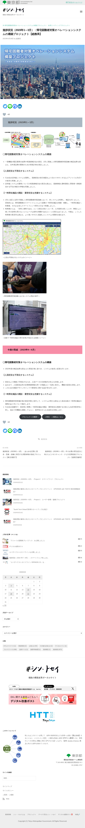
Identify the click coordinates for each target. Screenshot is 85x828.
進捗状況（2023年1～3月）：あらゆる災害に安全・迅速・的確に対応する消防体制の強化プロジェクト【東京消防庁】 (22, 454)
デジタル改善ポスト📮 (65, 814)
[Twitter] (5, 106)
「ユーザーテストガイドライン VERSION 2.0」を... (27, 562)
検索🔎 (77, 814)
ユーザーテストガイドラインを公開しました (24, 552)
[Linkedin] (19, 106)
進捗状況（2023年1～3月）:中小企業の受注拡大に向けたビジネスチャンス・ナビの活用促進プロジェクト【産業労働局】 (63, 454)
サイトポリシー (8, 790)
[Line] (10, 106)
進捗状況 (44, 439)
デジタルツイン (61, 646)
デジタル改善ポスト (16, 546)
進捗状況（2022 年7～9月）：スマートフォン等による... (29, 558)
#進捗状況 (22, 646)
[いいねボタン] (4, 114)
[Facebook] (15, 106)
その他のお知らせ (46, 646)
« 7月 (4, 605)
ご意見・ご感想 (8, 795)
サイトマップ (7, 786)
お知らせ (33, 646)
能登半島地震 (36, 649)
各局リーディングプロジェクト (59, 25)
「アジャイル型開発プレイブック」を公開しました (27, 540)
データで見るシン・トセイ (47, 814)
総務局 (18, 38)
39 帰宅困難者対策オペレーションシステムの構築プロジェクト (25, 25)
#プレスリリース (10, 646)
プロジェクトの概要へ (30, 417)
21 (28, 594)
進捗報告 (46, 649)
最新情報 (8, 814)
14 (28, 590)
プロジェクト (31, 814)
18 (11, 594)
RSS (7, 799)
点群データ (23, 649)
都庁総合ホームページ (74, 2)
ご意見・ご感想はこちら (54, 417)
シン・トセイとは (19, 814)
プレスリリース (10, 649)
